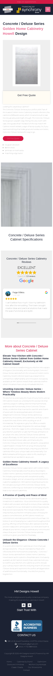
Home (9, 662)
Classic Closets (17, 667)
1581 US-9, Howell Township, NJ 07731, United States (27, 641)
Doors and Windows (15, 664)
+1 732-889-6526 (30, 647)
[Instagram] (29, 605)
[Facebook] (23, 605)
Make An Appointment (26, 2)
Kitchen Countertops (37, 664)
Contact (26, 670)
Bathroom (42, 662)
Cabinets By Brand (24, 662)
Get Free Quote (13, 138)
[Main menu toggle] (48, 9)
